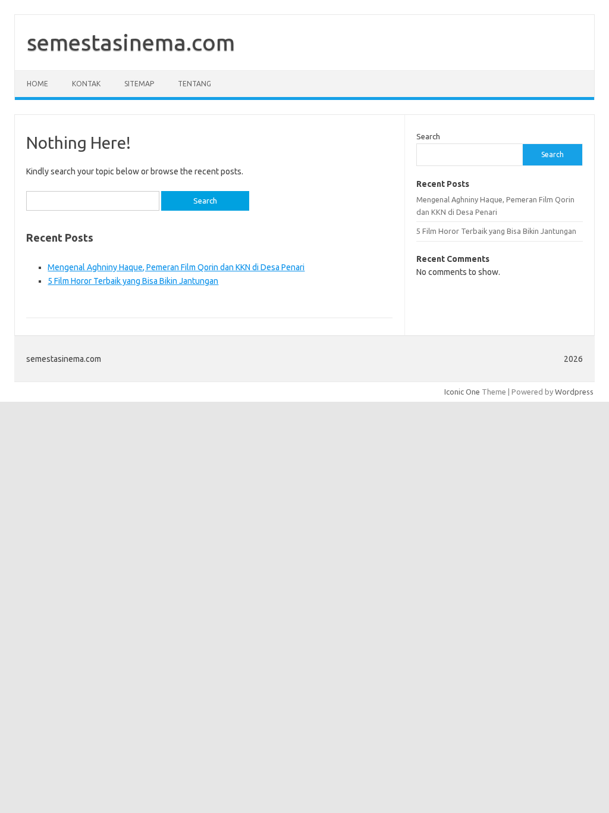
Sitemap (139, 83)
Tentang (194, 83)
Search (428, 136)
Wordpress (574, 391)
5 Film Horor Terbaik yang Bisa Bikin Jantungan (133, 281)
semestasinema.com (131, 42)
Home (37, 83)
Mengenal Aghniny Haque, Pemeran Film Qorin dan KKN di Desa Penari (176, 267)
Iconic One (462, 391)
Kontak (86, 83)
